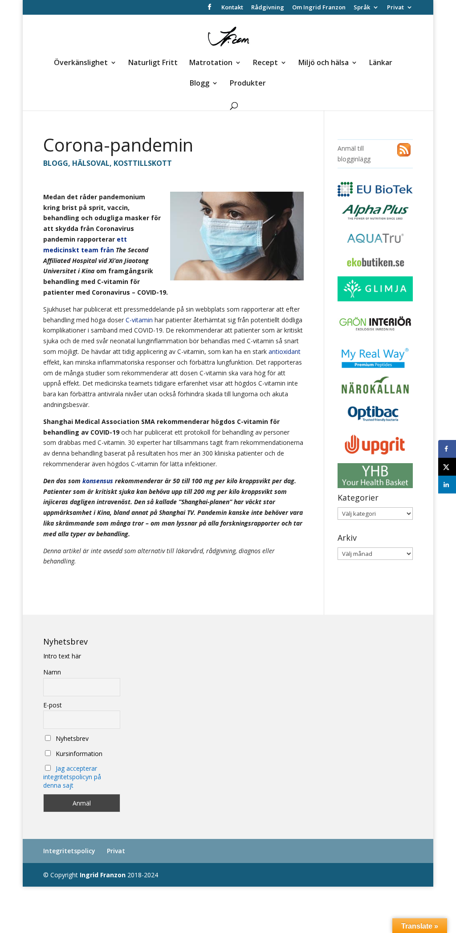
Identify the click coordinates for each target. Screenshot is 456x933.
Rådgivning (267, 7)
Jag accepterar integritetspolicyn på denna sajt (72, 776)
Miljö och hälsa (323, 63)
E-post (52, 705)
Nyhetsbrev (71, 738)
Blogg (199, 84)
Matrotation (210, 63)
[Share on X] (447, 467)
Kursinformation (78, 753)
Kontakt (232, 7)
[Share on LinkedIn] (447, 484)
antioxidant (285, 351)
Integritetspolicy (69, 851)
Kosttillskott (143, 163)
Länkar (380, 63)
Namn (52, 672)
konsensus (97, 481)
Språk (362, 7)
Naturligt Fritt (153, 63)
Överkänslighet (81, 63)
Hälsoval (91, 163)
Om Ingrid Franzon (319, 7)
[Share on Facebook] (447, 449)
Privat (395, 7)
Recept (265, 63)
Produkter (248, 84)
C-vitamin (139, 320)
